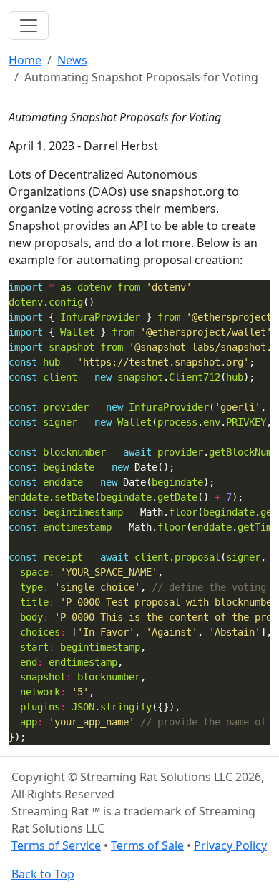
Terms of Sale (147, 845)
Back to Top (42, 874)
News (72, 60)
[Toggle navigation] (29, 25)
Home (25, 60)
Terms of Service (56, 845)
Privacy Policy (230, 845)
